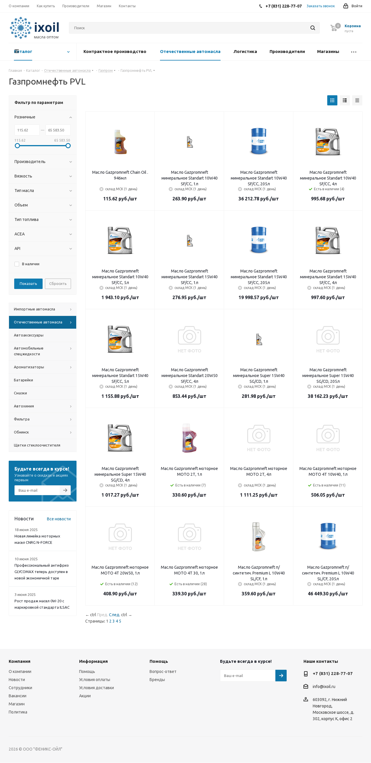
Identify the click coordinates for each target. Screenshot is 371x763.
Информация (93, 661)
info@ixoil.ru (324, 687)
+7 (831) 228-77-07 (333, 673)
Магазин (17, 704)
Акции (85, 696)
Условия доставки (96, 687)
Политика (18, 712)
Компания (19, 661)
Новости (17, 679)
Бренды (157, 679)
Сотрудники (20, 687)
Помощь (87, 671)
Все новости (59, 519)
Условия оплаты (94, 679)
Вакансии (17, 696)
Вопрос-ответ (163, 671)
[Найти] (313, 28)
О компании (20, 671)
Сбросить (58, 283)
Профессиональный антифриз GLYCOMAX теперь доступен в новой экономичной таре (41, 571)
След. (114, 614)
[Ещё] (353, 51)
